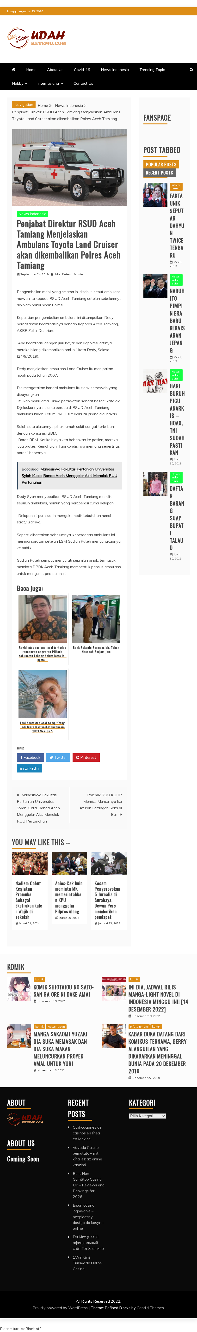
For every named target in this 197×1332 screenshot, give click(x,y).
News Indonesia (115, 69)
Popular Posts (161, 164)
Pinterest (87, 757)
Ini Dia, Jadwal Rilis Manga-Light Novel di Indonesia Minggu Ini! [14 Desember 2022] (158, 998)
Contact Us (83, 83)
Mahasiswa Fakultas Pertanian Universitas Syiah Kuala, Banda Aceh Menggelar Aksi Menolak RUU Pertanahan (38, 808)
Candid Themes (150, 1307)
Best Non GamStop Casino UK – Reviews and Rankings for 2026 (89, 1185)
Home (31, 69)
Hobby (18, 83)
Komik (16, 967)
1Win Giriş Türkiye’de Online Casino (87, 1263)
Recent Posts (159, 172)
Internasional (48, 83)
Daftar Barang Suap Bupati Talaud (177, 517)
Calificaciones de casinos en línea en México (87, 1133)
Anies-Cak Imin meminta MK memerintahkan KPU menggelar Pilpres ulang (69, 897)
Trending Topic (152, 69)
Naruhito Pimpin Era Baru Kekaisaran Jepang (177, 320)
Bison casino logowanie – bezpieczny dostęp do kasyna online (88, 1217)
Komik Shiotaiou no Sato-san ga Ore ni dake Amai (64, 990)
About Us (55, 69)
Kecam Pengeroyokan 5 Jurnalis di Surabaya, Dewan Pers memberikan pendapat (107, 900)
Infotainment (176, 186)
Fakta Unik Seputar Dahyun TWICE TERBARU (177, 225)
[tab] (161, 164)
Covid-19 (82, 69)
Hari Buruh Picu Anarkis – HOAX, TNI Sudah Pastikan (177, 419)
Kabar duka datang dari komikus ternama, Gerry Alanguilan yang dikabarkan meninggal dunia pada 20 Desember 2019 (158, 1052)
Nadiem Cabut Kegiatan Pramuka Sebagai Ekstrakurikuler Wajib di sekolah (29, 900)
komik (39, 979)
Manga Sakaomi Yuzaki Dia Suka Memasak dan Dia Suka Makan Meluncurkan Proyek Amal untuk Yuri (60, 1048)
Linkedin (31, 768)
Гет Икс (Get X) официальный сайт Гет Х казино (88, 1243)
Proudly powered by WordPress (61, 1307)
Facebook (31, 757)
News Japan (56, 1026)
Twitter (60, 757)
